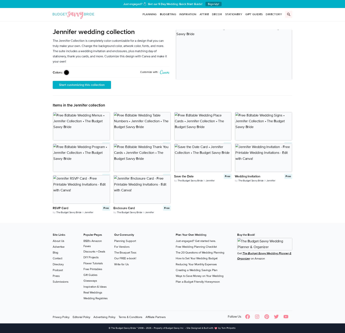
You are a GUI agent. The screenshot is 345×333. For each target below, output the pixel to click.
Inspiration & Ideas (95, 286)
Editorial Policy (81, 317)
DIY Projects (90, 257)
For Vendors (122, 247)
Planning (150, 14)
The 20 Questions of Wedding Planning (200, 252)
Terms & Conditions (130, 317)
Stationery (233, 14)
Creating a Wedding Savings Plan (196, 270)
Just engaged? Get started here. (196, 241)
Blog (55, 252)
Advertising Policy (104, 317)
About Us (58, 241)
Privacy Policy (61, 317)
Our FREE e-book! (125, 258)
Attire (204, 14)
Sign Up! (213, 4)
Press (56, 276)
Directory (274, 14)
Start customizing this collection (82, 85)
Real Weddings (92, 292)
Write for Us (121, 264)
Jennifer (210, 180)
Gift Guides (254, 14)
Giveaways (90, 280)
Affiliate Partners (156, 317)
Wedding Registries (95, 298)
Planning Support (125, 241)
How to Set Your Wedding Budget (196, 258)
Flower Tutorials (93, 263)
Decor (217, 14)
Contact (57, 258)
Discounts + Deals (94, 251)
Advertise (58, 247)
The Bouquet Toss (125, 252)
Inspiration (187, 14)
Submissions (60, 281)
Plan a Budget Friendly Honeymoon (198, 281)
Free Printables (92, 269)
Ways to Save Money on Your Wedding (199, 276)
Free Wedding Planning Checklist (196, 247)
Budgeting (168, 14)
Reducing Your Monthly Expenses (196, 264)
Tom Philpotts (228, 328)
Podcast (58, 270)
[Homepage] (73, 14)
